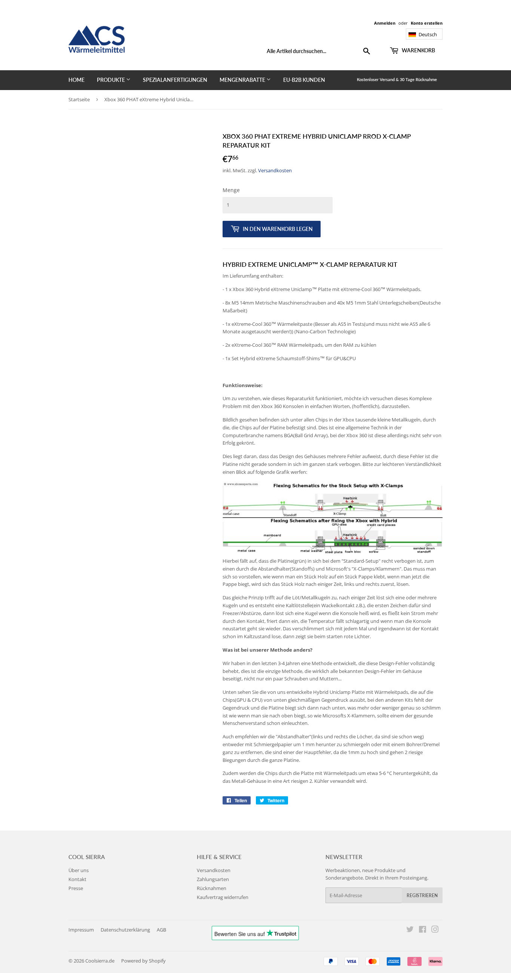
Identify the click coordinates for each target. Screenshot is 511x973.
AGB (161, 929)
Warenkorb (418, 50)
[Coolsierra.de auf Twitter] (410, 930)
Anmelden (384, 23)
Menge (231, 190)
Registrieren (422, 895)
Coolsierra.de (99, 960)
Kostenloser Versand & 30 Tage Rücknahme (397, 79)
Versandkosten (275, 170)
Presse (75, 888)
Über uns (78, 870)
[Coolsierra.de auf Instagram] (435, 930)
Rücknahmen (211, 888)
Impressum (81, 929)
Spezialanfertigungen (175, 80)
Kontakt (77, 879)
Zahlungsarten (213, 879)
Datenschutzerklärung (125, 929)
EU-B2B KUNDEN (304, 80)
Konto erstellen (427, 23)
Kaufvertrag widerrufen (222, 897)
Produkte (111, 80)
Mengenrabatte (243, 80)
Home (76, 80)
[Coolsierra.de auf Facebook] (422, 930)
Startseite (79, 99)
